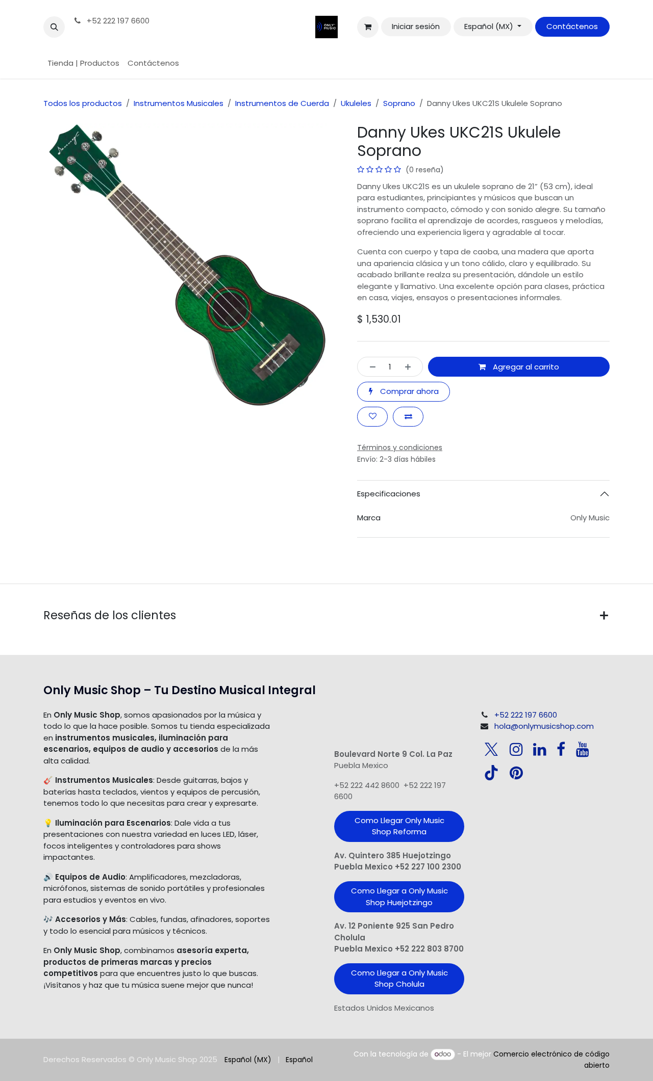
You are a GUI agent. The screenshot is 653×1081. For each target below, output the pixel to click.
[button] (54, 27)
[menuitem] (83, 63)
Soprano (399, 103)
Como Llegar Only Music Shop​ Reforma (399, 826)
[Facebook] (561, 749)
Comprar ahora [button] (408, 391)
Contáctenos (572, 26)
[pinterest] (516, 772)
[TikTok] (491, 772)
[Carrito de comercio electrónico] (368, 27)
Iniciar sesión (416, 26)
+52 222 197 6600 (117, 20)
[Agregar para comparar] (408, 417)
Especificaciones (388, 493)
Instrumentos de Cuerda (282, 103)
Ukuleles (356, 103)
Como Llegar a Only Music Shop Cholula (399, 978)
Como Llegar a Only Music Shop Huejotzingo (399, 896)
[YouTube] (582, 749)
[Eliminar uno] (370, 366)
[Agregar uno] (411, 366)
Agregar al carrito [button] (525, 366)
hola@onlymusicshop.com (544, 726)
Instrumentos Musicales (178, 103)
